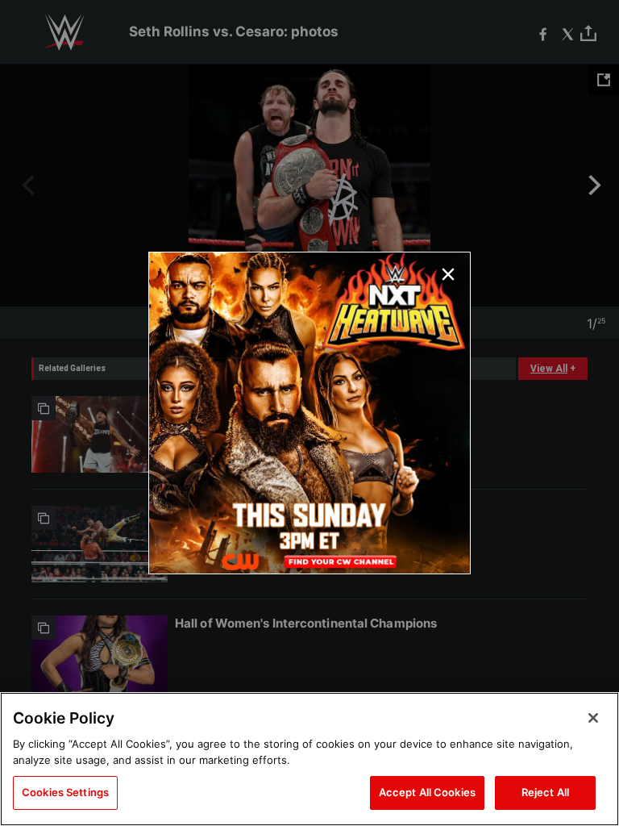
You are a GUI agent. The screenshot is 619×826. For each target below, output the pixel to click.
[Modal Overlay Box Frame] (309, 413)
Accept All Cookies (427, 792)
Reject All (545, 792)
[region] (309, 759)
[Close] (593, 718)
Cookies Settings (65, 792)
